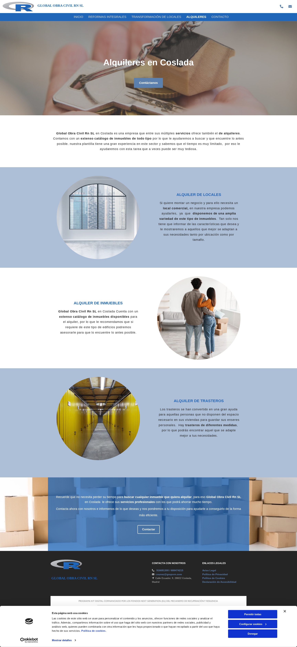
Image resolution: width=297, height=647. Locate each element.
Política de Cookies (213, 578)
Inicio (78, 17)
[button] (148, 83)
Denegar (253, 633)
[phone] (281, 6)
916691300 (162, 570)
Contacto (220, 17)
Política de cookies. (93, 630)
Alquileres (196, 17)
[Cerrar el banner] (285, 611)
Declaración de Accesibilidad (219, 581)
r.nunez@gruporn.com (169, 574)
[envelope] (290, 6)
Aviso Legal (209, 570)
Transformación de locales (156, 17)
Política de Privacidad (215, 574)
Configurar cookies (250, 623)
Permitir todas (252, 614)
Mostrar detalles (62, 640)
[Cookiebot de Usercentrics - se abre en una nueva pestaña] (29, 640)
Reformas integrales (107, 17)
